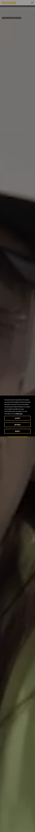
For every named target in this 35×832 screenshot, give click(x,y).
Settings (17, 425)
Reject (17, 431)
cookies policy (19, 414)
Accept (17, 418)
